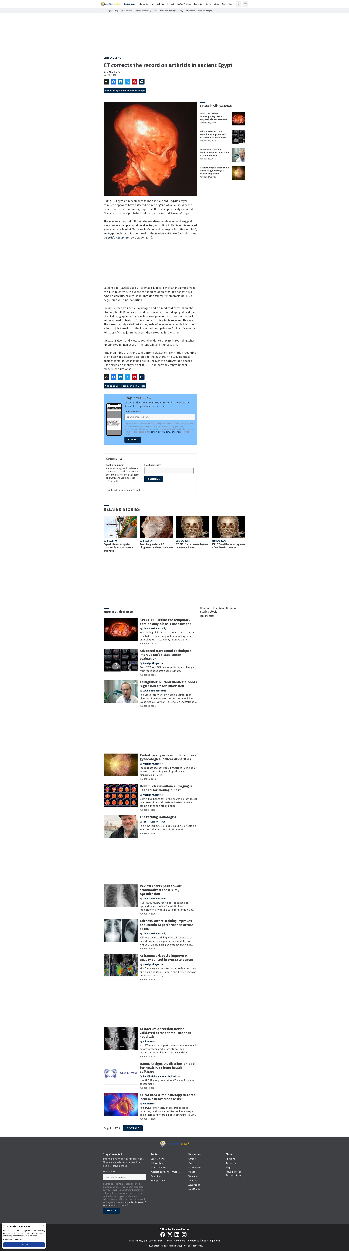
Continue (154, 479)
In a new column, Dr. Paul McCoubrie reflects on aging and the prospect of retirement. (168, 827)
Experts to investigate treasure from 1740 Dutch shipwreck (118, 547)
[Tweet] (127, 81)
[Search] (238, 4)
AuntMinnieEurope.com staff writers (161, 1076)
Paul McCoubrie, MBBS (154, 821)
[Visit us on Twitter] (169, 1234)
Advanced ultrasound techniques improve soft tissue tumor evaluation (213, 134)
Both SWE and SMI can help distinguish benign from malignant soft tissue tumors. (167, 669)
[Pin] (134, 81)
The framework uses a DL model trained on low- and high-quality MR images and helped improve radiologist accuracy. (168, 972)
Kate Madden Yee (113, 72)
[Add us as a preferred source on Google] (142, 81)
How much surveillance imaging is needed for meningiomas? (166, 788)
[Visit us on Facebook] (162, 1234)
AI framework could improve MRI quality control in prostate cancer (166, 958)
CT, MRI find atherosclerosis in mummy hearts (192, 546)
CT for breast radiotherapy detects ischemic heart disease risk (167, 1097)
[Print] (106, 81)
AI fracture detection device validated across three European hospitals (165, 1033)
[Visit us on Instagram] (184, 1234)
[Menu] (245, 4)
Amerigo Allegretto (153, 663)
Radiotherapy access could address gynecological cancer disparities (214, 170)
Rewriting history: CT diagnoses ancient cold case (156, 546)
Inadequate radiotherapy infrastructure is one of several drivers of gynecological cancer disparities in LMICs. (168, 771)
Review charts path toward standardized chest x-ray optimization (161, 890)
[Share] (113, 81)
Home (217, 1240)
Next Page (133, 1128)
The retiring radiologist (158, 817)
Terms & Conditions (175, 1240)
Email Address (132, 412)
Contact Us (193, 1240)
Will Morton (149, 1041)
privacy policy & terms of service (166, 432)
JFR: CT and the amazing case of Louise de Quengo (228, 546)
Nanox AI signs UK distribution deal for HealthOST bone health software (167, 1068)
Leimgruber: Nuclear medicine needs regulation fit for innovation (214, 152)
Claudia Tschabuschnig (154, 628)
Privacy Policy (136, 1240)
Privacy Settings (154, 1240)
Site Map (206, 1240)
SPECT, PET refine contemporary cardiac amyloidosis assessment (213, 116)
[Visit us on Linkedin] (176, 1234)
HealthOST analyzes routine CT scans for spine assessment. (167, 1082)
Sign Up (132, 439)
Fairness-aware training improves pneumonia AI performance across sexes (166, 925)
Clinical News (112, 57)
